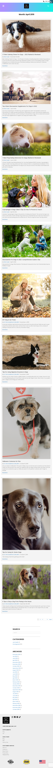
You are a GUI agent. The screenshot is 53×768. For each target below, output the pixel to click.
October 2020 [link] (16, 666)
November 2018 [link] (16, 707)
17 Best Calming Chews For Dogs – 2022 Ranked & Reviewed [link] (21, 54)
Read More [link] (5, 66)
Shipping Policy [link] (6, 754)
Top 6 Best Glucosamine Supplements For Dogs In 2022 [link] (19, 106)
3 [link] (42, 619)
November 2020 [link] (16, 664)
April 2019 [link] (15, 699)
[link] (51, 1)
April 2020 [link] (15, 678)
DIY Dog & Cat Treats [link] (9, 320)
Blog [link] (3, 738)
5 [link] (47, 619)
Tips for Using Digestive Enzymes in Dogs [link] (15, 372)
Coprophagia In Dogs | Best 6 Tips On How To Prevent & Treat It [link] (22, 209)
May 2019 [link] (15, 697)
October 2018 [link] (16, 709)
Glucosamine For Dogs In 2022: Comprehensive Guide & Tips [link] (21, 259)
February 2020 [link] (16, 682)
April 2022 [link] (15, 660)
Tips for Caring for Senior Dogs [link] (11, 552)
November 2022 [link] (16, 654)
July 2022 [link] (15, 656)
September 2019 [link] (16, 689)
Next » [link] (50, 619)
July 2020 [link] (15, 672)
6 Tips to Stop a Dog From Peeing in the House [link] (16, 601)
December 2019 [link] (16, 686)
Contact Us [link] (5, 749)
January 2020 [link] (16, 684)
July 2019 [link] (15, 693)
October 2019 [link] (16, 688)
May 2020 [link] (15, 676)
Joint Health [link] (15, 642)
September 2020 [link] (17, 668)
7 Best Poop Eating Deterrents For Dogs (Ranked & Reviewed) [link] (21, 158)
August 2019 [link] (15, 691)
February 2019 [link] (16, 703)
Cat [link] (3, 733)
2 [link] (40, 619)
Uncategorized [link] (16, 644)
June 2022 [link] (15, 658)
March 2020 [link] (15, 680)
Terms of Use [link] (5, 742)
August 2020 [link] (16, 670)
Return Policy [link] (5, 751)
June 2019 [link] (15, 695)
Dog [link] (3, 731)
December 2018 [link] (16, 705)
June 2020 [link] (15, 674)
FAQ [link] (3, 740)
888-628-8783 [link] (48, 1)
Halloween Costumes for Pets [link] (11, 461)
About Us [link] (4, 747)
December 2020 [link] (16, 662)
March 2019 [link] (15, 701)
